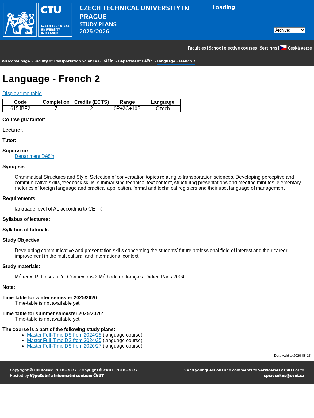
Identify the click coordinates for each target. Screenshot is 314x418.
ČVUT (108, 370)
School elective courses (233, 47)
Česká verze (300, 47)
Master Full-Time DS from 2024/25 (64, 335)
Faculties (197, 47)
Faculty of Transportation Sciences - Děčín (73, 60)
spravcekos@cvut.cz (284, 375)
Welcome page (16, 60)
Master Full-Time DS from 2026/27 (64, 346)
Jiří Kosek (43, 370)
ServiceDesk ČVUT (276, 370)
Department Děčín (135, 60)
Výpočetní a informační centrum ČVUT (67, 375)
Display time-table (22, 93)
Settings (268, 47)
